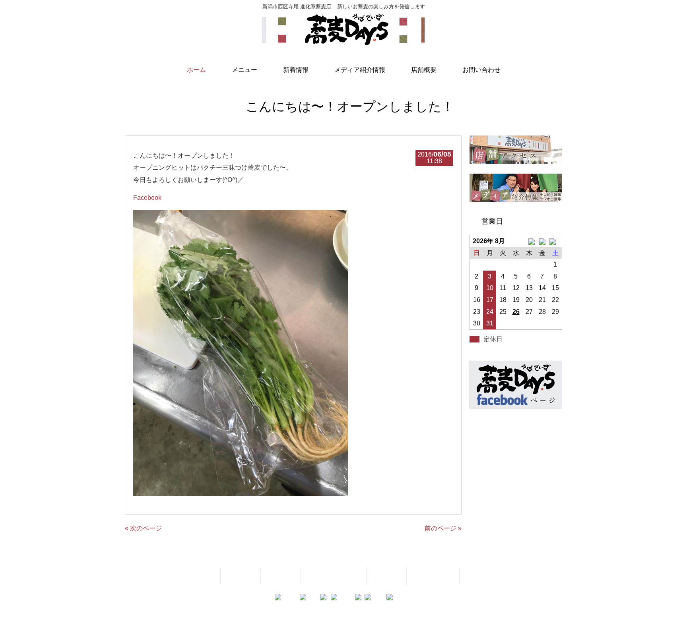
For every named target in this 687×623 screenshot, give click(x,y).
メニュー (239, 576)
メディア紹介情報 (332, 576)
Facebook (147, 197)
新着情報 (280, 576)
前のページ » (443, 528)
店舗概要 (385, 576)
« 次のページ (143, 528)
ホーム (202, 576)
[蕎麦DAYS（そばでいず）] (343, 41)
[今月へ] (542, 241)
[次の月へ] (555, 241)
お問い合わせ (432, 576)
